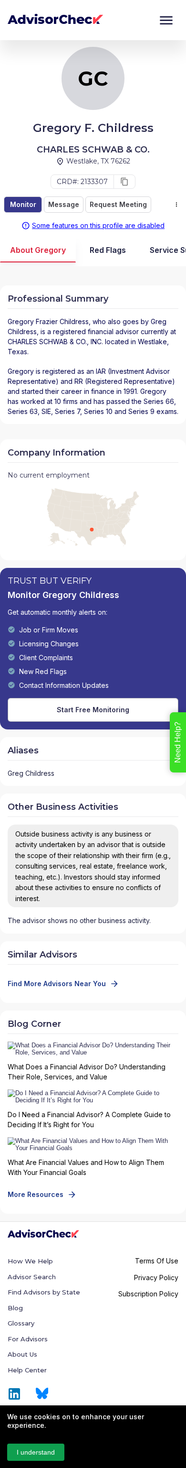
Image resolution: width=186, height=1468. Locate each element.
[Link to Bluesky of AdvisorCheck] (42, 1394)
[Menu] (166, 20)
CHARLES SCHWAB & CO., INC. (55, 341)
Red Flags (108, 250)
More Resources (35, 1194)
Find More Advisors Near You (57, 983)
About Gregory (38, 250)
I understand (36, 1452)
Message (63, 204)
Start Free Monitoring (93, 710)
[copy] (124, 181)
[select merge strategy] (176, 204)
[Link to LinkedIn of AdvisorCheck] (14, 1394)
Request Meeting (118, 204)
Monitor (23, 204)
